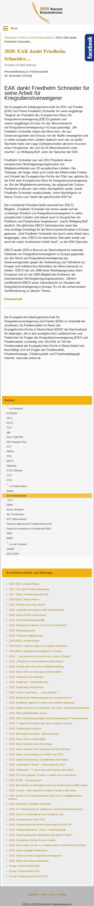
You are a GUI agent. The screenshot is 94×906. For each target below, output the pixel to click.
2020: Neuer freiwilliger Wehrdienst (28, 850)
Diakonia (11, 465)
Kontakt (62, 894)
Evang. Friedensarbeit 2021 (24, 871)
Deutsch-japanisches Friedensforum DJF (29, 523)
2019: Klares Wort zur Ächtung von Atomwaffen (35, 671)
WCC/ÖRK (13, 553)
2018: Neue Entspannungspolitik (27, 620)
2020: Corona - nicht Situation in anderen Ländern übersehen (42, 790)
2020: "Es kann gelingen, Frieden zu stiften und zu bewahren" (43, 775)
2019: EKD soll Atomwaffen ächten (28, 713)
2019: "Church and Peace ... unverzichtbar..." (34, 692)
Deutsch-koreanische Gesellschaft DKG (29, 528)
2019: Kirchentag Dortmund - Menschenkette (34, 733)
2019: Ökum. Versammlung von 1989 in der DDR (36, 754)
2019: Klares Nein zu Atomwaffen (27, 739)
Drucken (10, 65)
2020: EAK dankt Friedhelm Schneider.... (31, 804)
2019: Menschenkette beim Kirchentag (30, 744)
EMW (10, 504)
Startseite (10, 37)
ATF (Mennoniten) (16, 519)
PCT (9, 446)
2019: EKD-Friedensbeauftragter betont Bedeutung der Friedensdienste (48, 718)
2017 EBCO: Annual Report (24, 584)
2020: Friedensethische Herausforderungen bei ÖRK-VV (40, 824)
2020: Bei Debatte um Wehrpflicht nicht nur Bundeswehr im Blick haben (48, 785)
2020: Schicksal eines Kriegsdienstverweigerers (35, 855)
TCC (9, 427)
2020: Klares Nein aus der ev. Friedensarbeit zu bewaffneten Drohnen (47, 845)
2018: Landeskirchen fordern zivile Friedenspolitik (36, 609)
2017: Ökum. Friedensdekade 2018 (28, 594)
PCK (9, 456)
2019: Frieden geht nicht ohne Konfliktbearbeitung (36, 666)
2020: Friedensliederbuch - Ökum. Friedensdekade (37, 829)
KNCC (10, 461)
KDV (10, 500)
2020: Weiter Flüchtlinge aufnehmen (29, 860)
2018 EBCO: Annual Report (24, 599)
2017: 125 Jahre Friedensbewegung (29, 589)
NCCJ (10, 422)
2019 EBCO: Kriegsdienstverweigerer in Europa (35, 651)
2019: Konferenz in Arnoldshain (26, 677)
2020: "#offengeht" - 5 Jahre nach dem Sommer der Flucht (41, 769)
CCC (9, 475)
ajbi (8, 432)
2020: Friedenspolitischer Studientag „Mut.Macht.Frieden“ (41, 835)
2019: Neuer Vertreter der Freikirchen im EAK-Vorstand (39, 749)
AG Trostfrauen (15, 514)
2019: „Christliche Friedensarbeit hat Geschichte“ (36, 661)
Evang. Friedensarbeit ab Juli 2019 (28, 876)
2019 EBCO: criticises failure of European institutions (38, 646)
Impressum (48, 894)
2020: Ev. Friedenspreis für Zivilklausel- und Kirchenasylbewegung (46, 809)
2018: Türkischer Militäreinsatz (26, 635)
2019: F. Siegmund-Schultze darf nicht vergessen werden (41, 723)
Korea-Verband (15, 509)
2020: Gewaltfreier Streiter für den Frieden (32, 840)
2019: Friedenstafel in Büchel (25, 728)
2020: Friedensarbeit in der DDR (27, 819)
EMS (9, 533)
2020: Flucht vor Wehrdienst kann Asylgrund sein (36, 814)
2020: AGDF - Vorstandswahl (25, 780)
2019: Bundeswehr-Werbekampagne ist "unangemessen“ (41, 697)
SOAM (10, 549)
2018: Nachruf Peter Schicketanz (27, 615)
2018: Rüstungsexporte (22, 630)
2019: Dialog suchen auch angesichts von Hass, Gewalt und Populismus (49, 708)
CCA (9, 480)
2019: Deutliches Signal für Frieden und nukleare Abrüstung (42, 702)
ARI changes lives (17, 442)
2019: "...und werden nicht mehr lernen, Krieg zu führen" (40, 656)
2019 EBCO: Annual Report (24, 640)
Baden (10, 491)
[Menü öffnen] (5, 28)
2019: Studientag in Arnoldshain (26, 687)
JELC (10, 418)
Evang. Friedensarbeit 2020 (24, 865)
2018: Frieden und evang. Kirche (27, 604)
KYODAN (12, 413)
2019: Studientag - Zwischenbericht (28, 682)
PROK (10, 451)
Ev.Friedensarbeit (42, 37)
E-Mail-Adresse (26, 65)
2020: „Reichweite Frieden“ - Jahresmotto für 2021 (37, 764)
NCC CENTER (15, 437)
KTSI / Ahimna (14, 470)
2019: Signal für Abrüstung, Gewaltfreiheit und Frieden (38, 759)
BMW (10, 538)
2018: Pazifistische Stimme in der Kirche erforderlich (38, 625)
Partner (23, 37)
